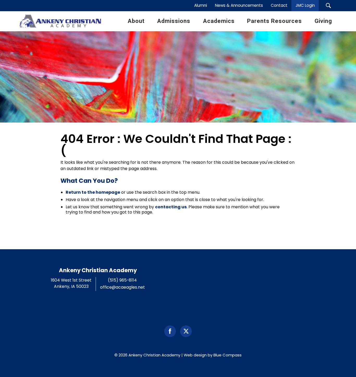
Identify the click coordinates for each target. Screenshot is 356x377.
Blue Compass (227, 355)
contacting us (171, 207)
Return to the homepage (93, 192)
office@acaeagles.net (122, 287)
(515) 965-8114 (122, 280)
